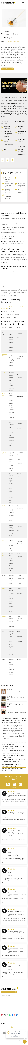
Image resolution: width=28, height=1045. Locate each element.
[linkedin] (17, 1015)
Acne (3, 283)
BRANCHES (4, 1007)
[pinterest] (2, 1015)
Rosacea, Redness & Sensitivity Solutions (9, 179)
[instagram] (5, 1015)
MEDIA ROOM (4, 1011)
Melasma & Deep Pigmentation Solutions (9, 185)
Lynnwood (13, 730)
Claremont (9, 733)
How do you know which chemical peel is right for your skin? (14, 743)
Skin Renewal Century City (13, 932)
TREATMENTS (4, 1005)
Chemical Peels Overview (13, 855)
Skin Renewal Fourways (12, 834)
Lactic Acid (4, 421)
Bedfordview (10, 728)
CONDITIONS (4, 1003)
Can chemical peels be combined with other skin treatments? (13, 765)
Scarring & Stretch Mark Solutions (8, 191)
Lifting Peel (4, 473)
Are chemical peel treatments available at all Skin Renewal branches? (14, 721)
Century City (21, 733)
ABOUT (3, 999)
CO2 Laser (11, 306)
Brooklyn (20, 730)
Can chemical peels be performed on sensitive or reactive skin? (13, 747)
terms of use (4, 1021)
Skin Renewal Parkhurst (12, 813)
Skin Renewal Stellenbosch (13, 894)
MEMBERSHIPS (4, 1001)
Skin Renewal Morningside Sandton (15, 854)
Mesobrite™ (4, 616)
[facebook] (12, 1015)
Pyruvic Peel (4, 524)
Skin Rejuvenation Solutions (21, 191)
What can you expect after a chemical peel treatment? (13, 770)
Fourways (16, 728)
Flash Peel (4, 505)
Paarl (10, 735)
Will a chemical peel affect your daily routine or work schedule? (13, 761)
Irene (9, 730)
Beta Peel (3, 331)
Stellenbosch (6, 735)
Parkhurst (18, 727)
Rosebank (5, 728)
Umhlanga (5, 738)
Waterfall (21, 728)
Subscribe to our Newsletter (8, 992)
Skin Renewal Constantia (13, 968)
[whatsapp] (10, 1015)
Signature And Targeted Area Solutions (8, 196)
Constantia (14, 733)
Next (9, 982)
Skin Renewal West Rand (13, 874)
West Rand (5, 730)
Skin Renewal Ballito (12, 951)
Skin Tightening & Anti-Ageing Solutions (21, 185)
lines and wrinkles (9, 274)
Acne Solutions (21, 178)
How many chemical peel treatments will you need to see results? (13, 752)
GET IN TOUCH (5, 1009)
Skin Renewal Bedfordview (13, 795)
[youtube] (14, 1015)
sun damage (15, 286)
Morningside (13, 727)
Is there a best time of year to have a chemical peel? (13, 756)
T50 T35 (3, 588)
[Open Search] (23, 2)
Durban (20, 736)
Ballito (16, 736)
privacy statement (5, 1019)
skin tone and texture (11, 277)
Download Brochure (6, 68)
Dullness (4, 280)
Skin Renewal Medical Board (12, 41)
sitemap (3, 1023)
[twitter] (7, 1015)
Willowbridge (17, 735)
